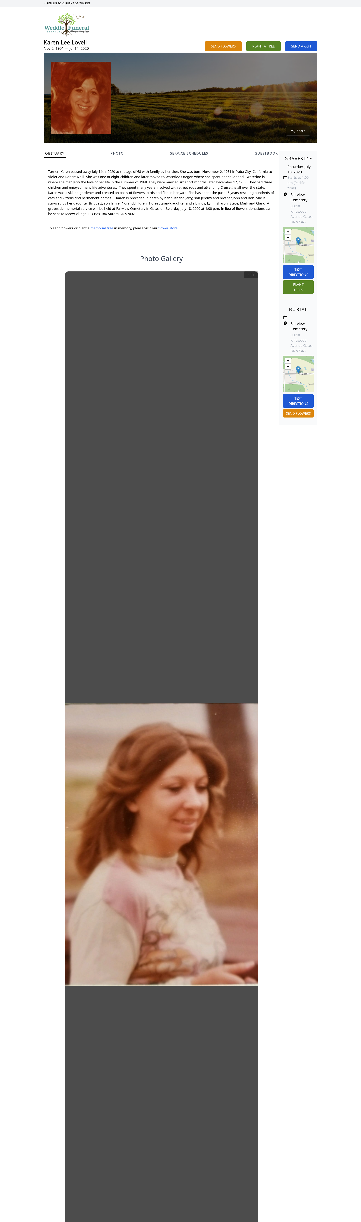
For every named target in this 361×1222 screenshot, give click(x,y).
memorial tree (101, 228)
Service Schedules (189, 153)
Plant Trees (298, 287)
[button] (298, 241)
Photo (117, 153)
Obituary (54, 153)
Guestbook (266, 153)
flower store (167, 228)
